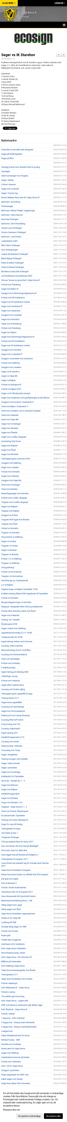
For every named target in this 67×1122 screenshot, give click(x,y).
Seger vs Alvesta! (9, 550)
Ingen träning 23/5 (9, 733)
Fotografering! (7, 567)
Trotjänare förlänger (10, 837)
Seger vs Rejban (8, 380)
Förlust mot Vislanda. (10, 680)
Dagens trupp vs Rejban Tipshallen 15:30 (19, 589)
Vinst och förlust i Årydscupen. (15, 811)
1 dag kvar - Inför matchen (13, 1018)
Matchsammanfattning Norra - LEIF (16, 900)
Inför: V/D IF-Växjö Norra (12, 1066)
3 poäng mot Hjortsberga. (12, 707)
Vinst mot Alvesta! (9, 489)
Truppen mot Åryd (9, 524)
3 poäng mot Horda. (10, 741)
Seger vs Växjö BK (9, 376)
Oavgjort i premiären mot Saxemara (17, 358)
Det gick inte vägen (9, 879)
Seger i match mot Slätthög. (13, 628)
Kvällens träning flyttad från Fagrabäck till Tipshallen (24, 593)
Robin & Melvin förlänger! (12, 263)
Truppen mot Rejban (10, 511)
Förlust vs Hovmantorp (11, 572)
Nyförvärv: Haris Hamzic (12, 215)
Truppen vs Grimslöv (10, 532)
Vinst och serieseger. (10, 659)
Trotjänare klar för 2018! (11, 637)
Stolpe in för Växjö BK (11, 918)
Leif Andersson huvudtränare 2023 (16, 276)
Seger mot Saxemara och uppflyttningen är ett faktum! (25, 398)
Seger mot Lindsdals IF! (11, 354)
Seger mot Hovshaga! (11, 424)
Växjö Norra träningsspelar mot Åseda (18, 970)
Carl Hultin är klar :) (9, 833)
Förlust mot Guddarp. (10, 663)
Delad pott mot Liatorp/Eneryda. (15, 715)
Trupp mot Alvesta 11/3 (11, 802)
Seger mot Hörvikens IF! (12, 306)
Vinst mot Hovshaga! (10, 485)
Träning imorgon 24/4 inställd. (14, 759)
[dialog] (33, 1104)
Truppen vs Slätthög (10, 563)
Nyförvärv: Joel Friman (11, 236)
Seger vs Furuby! (8, 541)
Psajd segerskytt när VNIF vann (15, 1075)
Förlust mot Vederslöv (11, 1061)
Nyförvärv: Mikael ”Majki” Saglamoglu (18, 210)
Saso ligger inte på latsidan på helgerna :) (19, 855)
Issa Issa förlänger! (9, 219)
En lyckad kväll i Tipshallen (13, 815)
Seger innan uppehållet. (11, 702)
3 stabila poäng (8, 667)
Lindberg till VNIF (9, 922)
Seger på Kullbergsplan (11, 154)
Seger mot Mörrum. (10, 785)
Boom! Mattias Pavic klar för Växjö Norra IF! (20, 197)
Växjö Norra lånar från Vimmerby (15, 1083)
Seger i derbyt (7, 180)
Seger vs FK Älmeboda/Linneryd (15, 393)
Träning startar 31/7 (10, 698)
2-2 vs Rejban (7, 585)
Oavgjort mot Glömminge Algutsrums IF (19, 293)
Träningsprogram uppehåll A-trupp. (17, 694)
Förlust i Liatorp (8, 992)
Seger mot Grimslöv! (10, 319)
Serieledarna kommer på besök (15, 1057)
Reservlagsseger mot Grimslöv (15, 493)
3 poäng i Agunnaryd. (10, 728)
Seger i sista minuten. (10, 763)
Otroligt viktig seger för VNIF (14, 927)
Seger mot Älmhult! (9, 454)
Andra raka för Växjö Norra (13, 1048)
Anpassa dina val (11, 1109)
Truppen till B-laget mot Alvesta (15, 519)
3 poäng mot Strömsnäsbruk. (14, 654)
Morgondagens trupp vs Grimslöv (16, 602)
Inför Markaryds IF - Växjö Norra (15, 987)
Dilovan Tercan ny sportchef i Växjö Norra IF (20, 280)
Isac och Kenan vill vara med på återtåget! (19, 846)
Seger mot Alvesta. (9, 798)
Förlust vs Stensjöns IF (11, 384)
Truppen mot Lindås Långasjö (14, 502)
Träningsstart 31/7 (9, 974)
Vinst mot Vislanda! (10, 415)
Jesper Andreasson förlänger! (14, 254)
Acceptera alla (53, 1116)
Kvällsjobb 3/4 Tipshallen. (12, 776)
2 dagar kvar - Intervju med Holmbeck (18, 1022)
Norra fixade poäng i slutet (13, 953)
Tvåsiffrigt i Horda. (9, 676)
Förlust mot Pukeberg (11, 284)
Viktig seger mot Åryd (11, 909)
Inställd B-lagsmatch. (10, 794)
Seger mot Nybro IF (10, 289)
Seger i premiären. (9, 767)
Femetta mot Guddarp (11, 1044)
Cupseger (5, 171)
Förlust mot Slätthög (10, 363)
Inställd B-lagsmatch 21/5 (12, 737)
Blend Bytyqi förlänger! (11, 258)
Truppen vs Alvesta (9, 554)
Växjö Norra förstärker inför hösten (16, 979)
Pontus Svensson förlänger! (13, 232)
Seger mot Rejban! (9, 445)
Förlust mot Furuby (9, 931)
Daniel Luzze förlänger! (11, 228)
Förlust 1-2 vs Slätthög (11, 559)
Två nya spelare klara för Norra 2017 (17, 841)
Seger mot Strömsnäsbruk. (13, 711)
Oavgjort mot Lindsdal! (11, 315)
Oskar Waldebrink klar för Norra (15, 1035)
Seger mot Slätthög (10, 1053)
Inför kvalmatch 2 (9, 883)
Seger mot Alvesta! (9, 428)
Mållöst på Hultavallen (11, 961)
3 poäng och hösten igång (13, 689)
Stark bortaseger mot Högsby (14, 176)
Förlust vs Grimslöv (9, 528)
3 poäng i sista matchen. (12, 646)
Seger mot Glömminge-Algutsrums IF (18, 337)
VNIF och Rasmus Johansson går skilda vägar (22, 1005)
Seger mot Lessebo (10, 467)
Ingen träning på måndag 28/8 (14, 672)
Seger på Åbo (7, 158)
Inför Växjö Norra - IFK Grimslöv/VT (16, 957)
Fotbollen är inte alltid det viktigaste (17, 149)
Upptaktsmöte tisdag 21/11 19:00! (16, 633)
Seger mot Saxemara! (10, 310)
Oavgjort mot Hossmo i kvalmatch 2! (17, 402)
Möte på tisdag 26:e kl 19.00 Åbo (16, 650)
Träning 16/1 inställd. (10, 620)
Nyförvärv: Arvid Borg (10, 202)
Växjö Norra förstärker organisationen (18, 913)
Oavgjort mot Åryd (9, 515)
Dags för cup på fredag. (12, 824)
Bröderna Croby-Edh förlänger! (15, 271)
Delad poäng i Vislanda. (12, 746)
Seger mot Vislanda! (10, 615)
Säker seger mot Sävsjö (12, 1079)
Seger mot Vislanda (10, 476)
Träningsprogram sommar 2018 (15, 458)
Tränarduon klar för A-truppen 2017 (17, 892)
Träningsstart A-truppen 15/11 (14, 859)
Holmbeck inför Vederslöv (13, 944)
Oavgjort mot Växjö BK (11, 480)
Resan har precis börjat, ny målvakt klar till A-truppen (24, 874)
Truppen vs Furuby (9, 546)
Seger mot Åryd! (8, 450)
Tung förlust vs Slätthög (12, 537)
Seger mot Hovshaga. (11, 772)
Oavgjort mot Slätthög (11, 463)
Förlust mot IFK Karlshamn (13, 297)
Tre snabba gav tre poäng (12, 996)
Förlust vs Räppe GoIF (11, 389)
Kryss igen (6, 935)
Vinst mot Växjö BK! (10, 419)
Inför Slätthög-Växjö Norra (13, 966)
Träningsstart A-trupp (10, 828)
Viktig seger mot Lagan (11, 905)
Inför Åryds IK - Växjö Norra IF (14, 1009)
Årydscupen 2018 (9, 624)
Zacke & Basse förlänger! (12, 267)
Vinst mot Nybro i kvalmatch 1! (14, 406)
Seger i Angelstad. (9, 754)
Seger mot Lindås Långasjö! (13, 437)
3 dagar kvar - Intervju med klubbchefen (19, 1027)
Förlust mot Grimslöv (10, 472)
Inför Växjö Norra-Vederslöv (13, 948)
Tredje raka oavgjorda (11, 940)
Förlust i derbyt (8, 1014)
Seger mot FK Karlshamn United (15, 302)
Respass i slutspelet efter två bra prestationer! (22, 606)
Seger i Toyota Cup (9, 193)
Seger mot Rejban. (9, 789)
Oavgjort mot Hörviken (11, 350)
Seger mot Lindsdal (10, 189)
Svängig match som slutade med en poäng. (20, 167)
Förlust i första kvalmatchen (13, 887)
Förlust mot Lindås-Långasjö (14, 498)
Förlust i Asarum (8, 184)
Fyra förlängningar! (9, 250)
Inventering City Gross (11, 441)
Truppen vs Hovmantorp (12, 576)
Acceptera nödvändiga (29, 1116)
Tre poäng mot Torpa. (11, 750)
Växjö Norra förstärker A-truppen (16, 870)
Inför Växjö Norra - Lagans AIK (14, 1001)
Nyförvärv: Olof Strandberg (13, 223)
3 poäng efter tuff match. (12, 720)
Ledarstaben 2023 (9, 241)
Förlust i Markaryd (9, 983)
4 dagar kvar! (7, 1031)
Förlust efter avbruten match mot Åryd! (18, 611)
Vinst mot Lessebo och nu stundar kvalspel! (21, 411)
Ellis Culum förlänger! (10, 245)
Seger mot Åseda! (9, 432)
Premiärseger (7, 206)
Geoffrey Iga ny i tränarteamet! (14, 580)
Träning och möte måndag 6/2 (14, 820)
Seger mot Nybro (9, 332)
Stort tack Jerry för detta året (14, 850)
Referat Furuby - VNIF (10, 1040)
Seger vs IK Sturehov (18, 55)
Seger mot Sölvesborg (11, 324)
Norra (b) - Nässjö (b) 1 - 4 (13, 781)
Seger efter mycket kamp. (12, 685)
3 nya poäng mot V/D (10, 724)
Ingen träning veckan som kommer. (17, 641)
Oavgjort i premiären (10, 1070)
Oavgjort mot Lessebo (11, 367)
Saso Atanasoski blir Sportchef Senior (18, 896)
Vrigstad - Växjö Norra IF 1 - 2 (14, 807)
